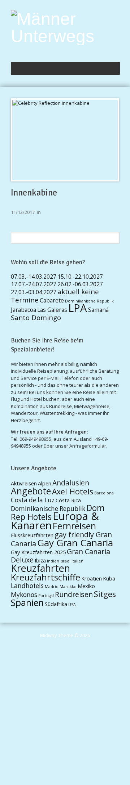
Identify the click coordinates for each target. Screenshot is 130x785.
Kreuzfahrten (40, 568)
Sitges (105, 594)
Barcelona (104, 492)
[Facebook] (116, 50)
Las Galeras (52, 310)
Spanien (27, 602)
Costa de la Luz (33, 500)
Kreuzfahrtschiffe (45, 577)
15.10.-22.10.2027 (80, 277)
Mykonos (24, 595)
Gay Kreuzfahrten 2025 (38, 552)
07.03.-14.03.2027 (33, 277)
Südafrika (56, 603)
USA (72, 604)
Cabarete (52, 300)
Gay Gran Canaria (75, 542)
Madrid (51, 586)
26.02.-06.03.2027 (80, 284)
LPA (77, 308)
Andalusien (70, 483)
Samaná (98, 310)
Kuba (109, 578)
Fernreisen (74, 526)
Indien (53, 561)
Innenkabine (34, 192)
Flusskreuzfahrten (32, 535)
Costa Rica (68, 500)
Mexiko (86, 585)
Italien (77, 561)
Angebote (31, 491)
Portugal (46, 595)
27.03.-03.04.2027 (33, 292)
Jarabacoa (23, 310)
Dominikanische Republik (89, 301)
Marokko (68, 586)
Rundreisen (74, 594)
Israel (65, 561)
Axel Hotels (72, 491)
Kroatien (91, 578)
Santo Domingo (36, 317)
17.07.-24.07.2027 (33, 284)
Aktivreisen (24, 483)
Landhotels (27, 586)
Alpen (44, 483)
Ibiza (40, 560)
